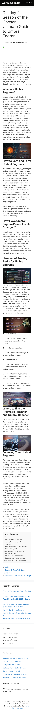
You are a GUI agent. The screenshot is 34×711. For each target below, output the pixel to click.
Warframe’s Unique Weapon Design (18, 576)
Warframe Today (11, 2)
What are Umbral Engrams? (14, 539)
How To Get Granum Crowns (13, 610)
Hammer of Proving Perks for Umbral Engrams (15, 552)
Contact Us (19, 708)
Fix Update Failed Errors (11, 665)
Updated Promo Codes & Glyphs (14, 668)
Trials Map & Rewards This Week (15, 674)
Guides (7, 567)
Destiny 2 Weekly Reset (11, 671)
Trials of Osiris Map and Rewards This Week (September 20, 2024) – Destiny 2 (17, 599)
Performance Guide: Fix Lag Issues (15, 658)
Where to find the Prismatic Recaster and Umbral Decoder (15, 557)
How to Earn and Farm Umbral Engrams (15, 543)
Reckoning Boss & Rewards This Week (17, 618)
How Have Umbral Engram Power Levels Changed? (16, 548)
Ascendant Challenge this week (14, 677)
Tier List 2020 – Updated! (12, 662)
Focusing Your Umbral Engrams (15, 560)
